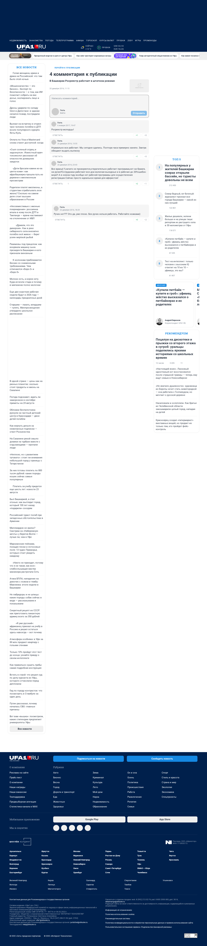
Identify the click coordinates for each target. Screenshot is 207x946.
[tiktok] (88, 828)
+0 (137, 220)
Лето (95, 787)
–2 (145, 220)
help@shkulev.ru (29, 924)
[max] (80, 828)
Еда (55, 797)
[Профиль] (195, 47)
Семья (130, 806)
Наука (96, 797)
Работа (131, 792)
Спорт (165, 772)
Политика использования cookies (119, 914)
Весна (56, 782)
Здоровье (58, 806)
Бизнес (57, 777)
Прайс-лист (16, 777)
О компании (16, 782)
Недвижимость (18, 41)
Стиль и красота (170, 777)
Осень (130, 777)
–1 (145, 184)
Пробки (121, 41)
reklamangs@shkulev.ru (115, 902)
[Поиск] (181, 47)
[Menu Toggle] (11, 47)
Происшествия (135, 787)
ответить (58, 135)
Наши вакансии (18, 792)
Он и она (132, 772)
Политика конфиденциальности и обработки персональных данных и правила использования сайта (149, 923)
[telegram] (56, 828)
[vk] (64, 828)
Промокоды (150, 41)
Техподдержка (17, 797)
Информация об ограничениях (118, 910)
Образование (100, 806)
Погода (49, 41)
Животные (59, 801)
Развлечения (134, 797)
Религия (131, 801)
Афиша (80, 41)
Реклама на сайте (19, 772)
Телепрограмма (65, 41)
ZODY (130, 41)
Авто (55, 772)
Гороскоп (91, 41)
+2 (137, 184)
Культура (97, 782)
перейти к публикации (67, 68)
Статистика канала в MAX (23, 806)
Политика (132, 782)
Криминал (98, 777)
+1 (137, 135)
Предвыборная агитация (23, 801)
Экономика (168, 792)
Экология (167, 787)
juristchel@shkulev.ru (79, 922)
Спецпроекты (169, 797)
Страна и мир (169, 782)
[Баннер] (20, 55)
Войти (62, 113)
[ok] (72, 828)
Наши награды (17, 787)
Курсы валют (107, 41)
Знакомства (36, 41)
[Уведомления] (188, 47)
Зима (95, 772)
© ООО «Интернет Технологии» (58, 936)
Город (56, 787)
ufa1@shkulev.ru (43, 920)
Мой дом (97, 792)
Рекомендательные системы (117, 919)
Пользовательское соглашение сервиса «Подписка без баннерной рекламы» (138, 927)
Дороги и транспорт (64, 792)
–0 (145, 135)
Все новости (27, 67)
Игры (138, 41)
